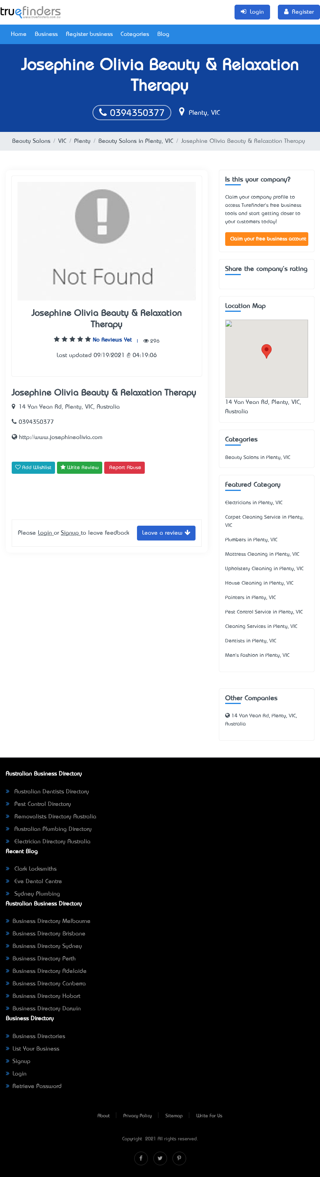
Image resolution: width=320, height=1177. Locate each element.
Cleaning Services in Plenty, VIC (261, 626)
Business (46, 34)
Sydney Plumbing (36, 894)
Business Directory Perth (44, 959)
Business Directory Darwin (46, 1009)
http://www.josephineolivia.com (60, 437)
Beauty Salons (31, 141)
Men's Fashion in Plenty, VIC (257, 655)
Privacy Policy (137, 1116)
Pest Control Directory (41, 804)
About (104, 1116)
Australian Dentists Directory (50, 792)
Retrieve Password (37, 1086)
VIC (62, 141)
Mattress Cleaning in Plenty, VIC (262, 554)
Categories (135, 34)
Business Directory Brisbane (48, 934)
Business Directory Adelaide (49, 971)
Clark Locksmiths (34, 869)
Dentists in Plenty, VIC (250, 641)
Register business (89, 34)
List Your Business (35, 1049)
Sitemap (174, 1116)
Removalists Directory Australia (54, 817)
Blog (163, 34)
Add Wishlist (36, 467)
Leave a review (163, 533)
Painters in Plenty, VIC (250, 597)
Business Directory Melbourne (51, 921)
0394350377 (136, 113)
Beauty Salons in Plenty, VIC (135, 141)
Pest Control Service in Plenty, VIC (264, 612)
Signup (71, 533)
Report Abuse (125, 467)
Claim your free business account (268, 239)
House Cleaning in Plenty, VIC (259, 583)
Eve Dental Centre (37, 881)
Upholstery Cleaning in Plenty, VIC (264, 568)
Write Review (82, 467)
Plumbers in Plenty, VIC (251, 539)
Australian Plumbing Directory (52, 829)
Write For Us (209, 1116)
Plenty (82, 141)
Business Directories (38, 1036)
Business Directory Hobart (46, 996)
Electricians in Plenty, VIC (254, 502)
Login (46, 533)
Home (19, 34)
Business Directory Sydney (47, 946)
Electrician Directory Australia (51, 842)
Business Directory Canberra (49, 984)
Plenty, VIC (203, 113)
